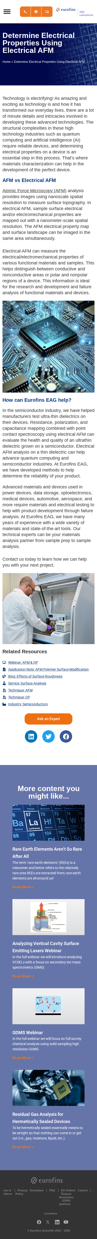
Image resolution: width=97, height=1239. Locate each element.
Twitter (49, 1223)
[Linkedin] (31, 736)
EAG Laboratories (74, 11)
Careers (83, 1190)
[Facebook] (66, 736)
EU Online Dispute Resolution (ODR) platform (66, 1197)
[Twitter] (48, 736)
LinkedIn (58, 1223)
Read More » (23, 887)
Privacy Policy (21, 1192)
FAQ (52, 1190)
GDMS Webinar (27, 1032)
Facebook (39, 1223)
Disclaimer (37, 1190)
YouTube (67, 1223)
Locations (50, 1213)
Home (6, 62)
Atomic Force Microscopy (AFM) (34, 190)
